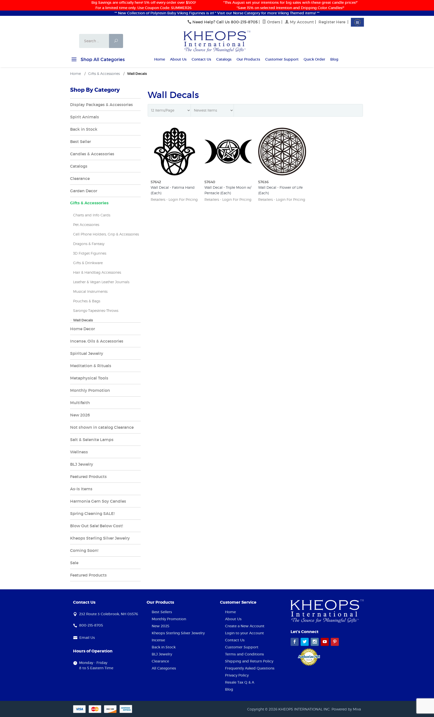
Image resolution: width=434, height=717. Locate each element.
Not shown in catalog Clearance (102, 427)
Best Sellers (162, 612)
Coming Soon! (84, 550)
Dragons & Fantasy (88, 244)
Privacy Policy (237, 675)
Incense (158, 640)
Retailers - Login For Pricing (174, 199)
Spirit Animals (84, 116)
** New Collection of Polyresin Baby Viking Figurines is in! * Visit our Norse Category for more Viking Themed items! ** (217, 13)
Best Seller (80, 141)
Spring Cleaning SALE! (92, 513)
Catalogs (224, 59)
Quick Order (314, 59)
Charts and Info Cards (91, 215)
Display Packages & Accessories (101, 104)
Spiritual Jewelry (86, 353)
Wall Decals (83, 320)
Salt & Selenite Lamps (92, 439)
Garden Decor (83, 190)
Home (159, 59)
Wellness (79, 451)
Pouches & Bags (86, 301)
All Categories (164, 668)
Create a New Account (244, 626)
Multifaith (80, 402)
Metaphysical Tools (89, 377)
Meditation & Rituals (90, 365)
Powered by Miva (346, 709)
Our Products (248, 59)
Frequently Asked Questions (250, 668)
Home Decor (82, 328)
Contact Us (201, 59)
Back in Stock (83, 129)
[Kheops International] (217, 41)
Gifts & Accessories (89, 203)
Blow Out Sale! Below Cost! (96, 525)
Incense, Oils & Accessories (96, 341)
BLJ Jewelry (81, 464)
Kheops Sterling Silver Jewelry (100, 538)
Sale (74, 562)
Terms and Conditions (244, 654)
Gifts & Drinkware (88, 263)
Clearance (80, 178)
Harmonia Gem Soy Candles (98, 501)
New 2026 (80, 414)
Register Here (331, 21)
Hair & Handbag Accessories (97, 272)
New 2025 (160, 626)
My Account (301, 21)
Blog (334, 59)
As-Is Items (81, 488)
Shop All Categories (102, 59)
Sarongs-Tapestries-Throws (95, 310)
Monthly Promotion (90, 390)
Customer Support (282, 59)
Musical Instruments (90, 291)
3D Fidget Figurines (89, 253)
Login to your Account (244, 633)
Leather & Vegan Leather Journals (101, 282)
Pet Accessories (86, 224)
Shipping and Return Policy (249, 661)
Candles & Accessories (92, 153)
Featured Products (88, 476)
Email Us (87, 637)
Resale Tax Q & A (239, 682)
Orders (273, 21)
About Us (178, 59)
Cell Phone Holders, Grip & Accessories (106, 234)
